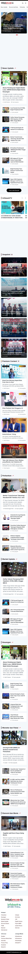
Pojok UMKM (18, 923)
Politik (2, 925)
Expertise (5, 366)
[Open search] (22, 3)
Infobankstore (18, 938)
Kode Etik (3, 940)
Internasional (4, 930)
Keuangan (3, 917)
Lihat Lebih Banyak (14, 190)
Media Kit (3, 947)
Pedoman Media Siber (6, 938)
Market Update (4, 921)
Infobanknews (18, 936)
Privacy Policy (4, 942)
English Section (18, 921)
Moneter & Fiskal (5, 919)
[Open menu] (25, 3)
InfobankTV (18, 942)
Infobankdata (18, 940)
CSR (16, 919)
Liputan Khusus (18, 925)
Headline (5, 446)
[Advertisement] (14, 51)
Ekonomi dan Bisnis (13, 7)
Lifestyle (17, 915)
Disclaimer (3, 944)
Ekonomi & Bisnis (5, 923)
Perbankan (22, 7)
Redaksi (3, 936)
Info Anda (17, 917)
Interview (17, 927)
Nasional (3, 927)
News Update (4, 7)
